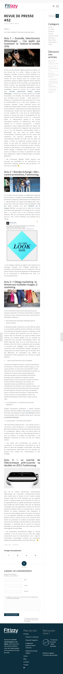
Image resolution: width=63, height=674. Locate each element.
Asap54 (30, 91)
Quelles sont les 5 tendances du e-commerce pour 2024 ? (53, 62)
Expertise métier (53, 36)
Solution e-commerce (32, 637)
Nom (25, 579)
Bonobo (30, 197)
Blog (24, 659)
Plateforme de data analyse (31, 652)
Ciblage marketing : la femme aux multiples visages (20, 283)
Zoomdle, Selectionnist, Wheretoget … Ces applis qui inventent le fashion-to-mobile (22, 41)
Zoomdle (12, 91)
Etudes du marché (14, 23)
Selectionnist (21, 91)
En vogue (51, 29)
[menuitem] (52, 6)
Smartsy (37, 91)
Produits (26, 634)
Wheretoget (8, 94)
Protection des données (50, 655)
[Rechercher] (52, 6)
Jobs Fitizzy (51, 38)
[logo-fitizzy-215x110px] (11, 6)
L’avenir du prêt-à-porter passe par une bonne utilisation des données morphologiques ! (53, 83)
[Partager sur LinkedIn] (26, 555)
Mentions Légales (48, 653)
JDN (6, 46)
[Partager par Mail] (35, 555)
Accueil (6, 23)
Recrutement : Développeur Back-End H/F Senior (53, 74)
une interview (29, 413)
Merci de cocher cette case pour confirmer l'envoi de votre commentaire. (31, 620)
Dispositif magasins (32, 640)
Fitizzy (17, 545)
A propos (26, 662)
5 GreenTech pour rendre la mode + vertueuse (52, 90)
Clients (25, 656)
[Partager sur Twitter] (17, 555)
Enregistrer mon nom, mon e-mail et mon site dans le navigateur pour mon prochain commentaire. (22, 597)
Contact (25, 665)
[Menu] (56, 6)
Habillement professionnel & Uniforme (30, 645)
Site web (26, 591)
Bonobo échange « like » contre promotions (21, 173)
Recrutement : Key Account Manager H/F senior (53, 68)
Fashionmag (32, 174)
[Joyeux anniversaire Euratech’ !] (1, 337)
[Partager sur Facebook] (8, 555)
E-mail (26, 585)
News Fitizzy (52, 40)
